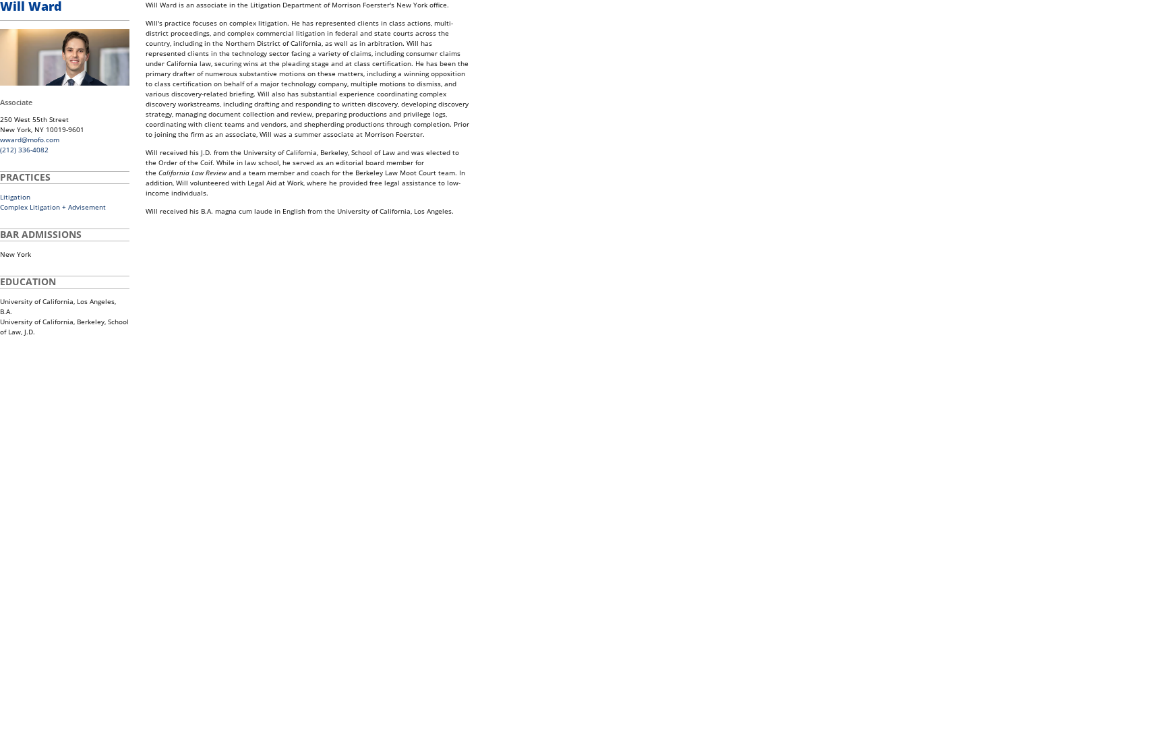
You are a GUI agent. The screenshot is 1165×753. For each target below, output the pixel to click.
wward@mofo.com (29, 139)
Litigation (15, 197)
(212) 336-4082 (24, 149)
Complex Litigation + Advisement (53, 207)
